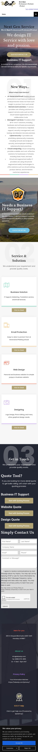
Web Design (19, 369)
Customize (9, 748)
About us (19, 651)
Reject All (27, 748)
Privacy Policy (19, 674)
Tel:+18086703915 (31, 9)
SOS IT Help (19, 706)
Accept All (19, 743)
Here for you (19, 630)
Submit (5, 606)
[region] (19, 739)
